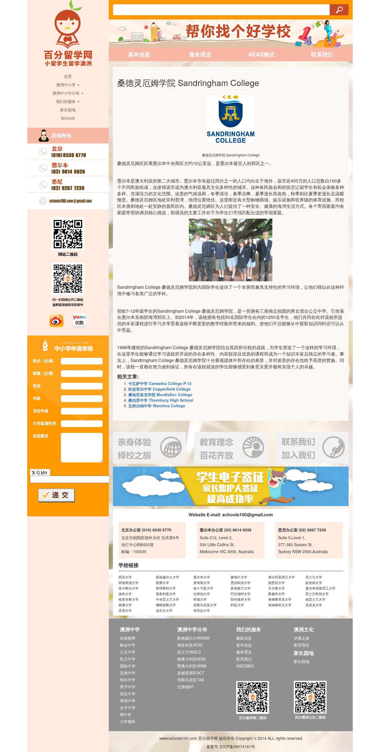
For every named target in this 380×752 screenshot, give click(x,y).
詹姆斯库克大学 (280, 599)
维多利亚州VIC (190, 645)
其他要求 (40, 435)
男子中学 (127, 686)
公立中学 (127, 652)
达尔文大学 (164, 610)
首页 (68, 76)
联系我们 (322, 54)
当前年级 (40, 410)
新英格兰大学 (241, 588)
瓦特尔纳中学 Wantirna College (156, 405)
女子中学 (127, 707)
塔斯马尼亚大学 (205, 604)
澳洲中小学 (66, 84)
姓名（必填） (44, 360)
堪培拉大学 (201, 610)
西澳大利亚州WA (191, 666)
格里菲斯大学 (129, 599)
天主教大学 (276, 588)
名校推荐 (127, 638)
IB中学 (125, 714)
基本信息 (139, 54)
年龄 (37, 398)
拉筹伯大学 (201, 593)
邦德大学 (200, 599)
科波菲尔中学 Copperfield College (159, 389)
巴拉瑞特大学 (241, 593)
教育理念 (301, 645)
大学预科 (127, 721)
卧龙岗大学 (313, 582)
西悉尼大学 (276, 582)
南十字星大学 (203, 588)
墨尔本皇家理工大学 (320, 588)
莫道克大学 (313, 604)
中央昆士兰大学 (167, 599)
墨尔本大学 (201, 577)
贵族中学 (127, 672)
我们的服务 (66, 101)
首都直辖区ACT (190, 672)
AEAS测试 (261, 54)
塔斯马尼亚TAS (190, 679)
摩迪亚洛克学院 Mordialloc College (160, 394)
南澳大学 (125, 604)
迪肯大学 (125, 593)
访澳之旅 (301, 638)
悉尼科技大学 (241, 582)
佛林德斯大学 (166, 604)
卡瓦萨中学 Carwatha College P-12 (160, 383)
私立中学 (127, 659)
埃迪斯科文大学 (280, 604)
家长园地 (68, 109)
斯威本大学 (276, 593)
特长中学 (127, 679)
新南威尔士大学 (167, 577)
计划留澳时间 (44, 423)
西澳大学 (162, 582)
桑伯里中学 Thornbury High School (160, 400)
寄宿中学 (127, 700)
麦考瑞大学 (201, 582)
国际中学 (127, 666)
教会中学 (127, 645)
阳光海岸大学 (241, 599)
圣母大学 (125, 610)
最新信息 (244, 638)
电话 (37, 385)
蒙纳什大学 (239, 577)
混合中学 (127, 693)
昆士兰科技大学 (317, 593)
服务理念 (200, 54)
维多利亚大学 (166, 593)
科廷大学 (237, 604)
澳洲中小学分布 (66, 93)
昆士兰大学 (313, 577)
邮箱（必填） (44, 373)
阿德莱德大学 (129, 582)
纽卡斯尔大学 (129, 588)
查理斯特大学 (166, 588)
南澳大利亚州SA (191, 659)
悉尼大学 (125, 577)
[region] (231, 486)
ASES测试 (245, 666)
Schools (68, 118)
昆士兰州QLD (189, 652)
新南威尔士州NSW (193, 638)
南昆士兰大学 (315, 599)
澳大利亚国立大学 (281, 577)
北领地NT (185, 686)
